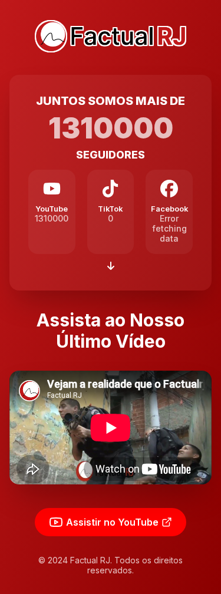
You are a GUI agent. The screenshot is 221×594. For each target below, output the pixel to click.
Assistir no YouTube (112, 522)
